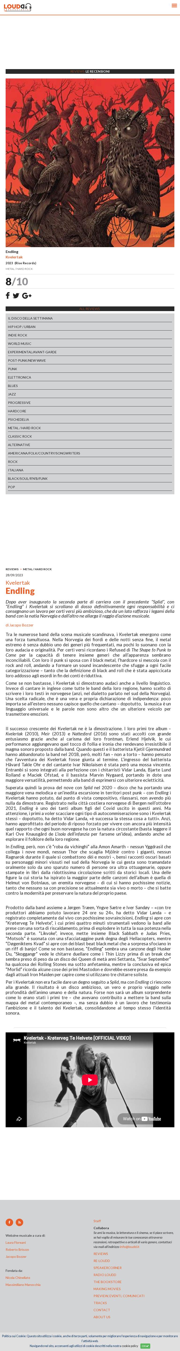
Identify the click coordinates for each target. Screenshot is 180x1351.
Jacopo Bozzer (21, 625)
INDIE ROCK (17, 335)
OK (144, 1346)
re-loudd (102, 1261)
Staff (97, 1221)
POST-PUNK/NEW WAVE (27, 360)
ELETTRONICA (19, 377)
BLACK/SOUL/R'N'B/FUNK (28, 478)
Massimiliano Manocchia (23, 1285)
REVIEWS (12, 569)
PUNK (12, 369)
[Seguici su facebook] (9, 1222)
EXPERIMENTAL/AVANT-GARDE (32, 352)
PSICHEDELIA (18, 419)
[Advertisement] (90, 48)
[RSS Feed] (19, 1222)
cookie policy (130, 1346)
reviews (101, 1254)
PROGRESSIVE (19, 403)
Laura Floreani (16, 1242)
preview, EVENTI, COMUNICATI (119, 1296)
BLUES (13, 386)
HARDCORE (17, 411)
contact (102, 1310)
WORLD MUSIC (19, 344)
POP (11, 487)
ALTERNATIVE (19, 445)
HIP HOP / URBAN (21, 327)
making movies (107, 1289)
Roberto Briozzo (17, 1249)
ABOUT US (102, 1317)
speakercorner (108, 1268)
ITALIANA (15, 470)
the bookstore (108, 1282)
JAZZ (12, 394)
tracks (100, 1303)
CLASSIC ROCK (20, 436)
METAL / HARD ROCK (24, 428)
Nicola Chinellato (18, 1278)
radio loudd (105, 1275)
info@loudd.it (129, 1247)
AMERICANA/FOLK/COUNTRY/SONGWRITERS (44, 453)
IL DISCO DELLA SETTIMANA (30, 318)
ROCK (13, 462)
